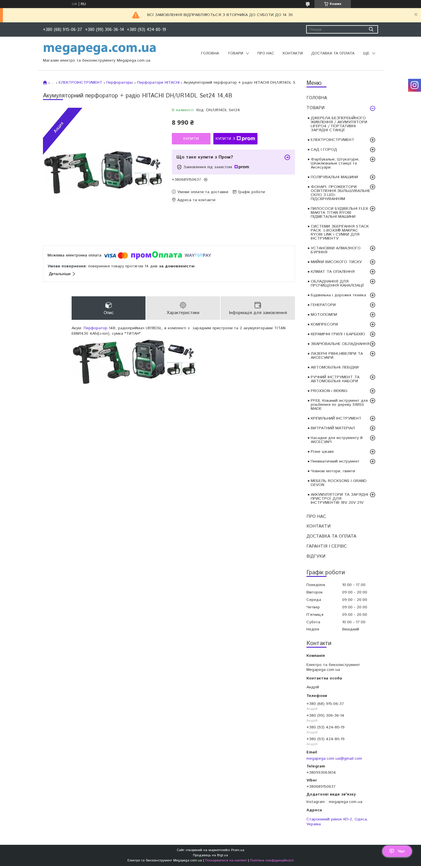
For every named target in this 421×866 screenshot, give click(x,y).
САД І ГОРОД (324, 149)
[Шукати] (371, 29)
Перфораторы (119, 83)
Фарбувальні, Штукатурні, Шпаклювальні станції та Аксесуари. (335, 163)
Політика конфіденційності (272, 860)
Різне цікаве (322, 451)
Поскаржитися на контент (226, 860)
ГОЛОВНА (210, 53)
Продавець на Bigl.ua (210, 855)
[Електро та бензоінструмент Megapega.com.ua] (100, 49)
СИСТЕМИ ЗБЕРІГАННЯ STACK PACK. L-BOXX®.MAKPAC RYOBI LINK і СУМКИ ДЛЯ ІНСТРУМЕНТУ (340, 232)
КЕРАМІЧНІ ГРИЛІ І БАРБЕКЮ (338, 334)
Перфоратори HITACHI (158, 83)
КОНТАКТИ (293, 53)
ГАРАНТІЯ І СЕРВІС (326, 546)
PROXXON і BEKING (329, 391)
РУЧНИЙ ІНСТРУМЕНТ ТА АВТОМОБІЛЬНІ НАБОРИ (335, 379)
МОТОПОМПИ (324, 315)
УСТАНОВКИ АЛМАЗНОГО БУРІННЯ (336, 250)
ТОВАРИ (235, 53)
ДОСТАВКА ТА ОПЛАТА (333, 53)
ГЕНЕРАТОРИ (323, 305)
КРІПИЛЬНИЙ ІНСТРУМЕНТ (336, 418)
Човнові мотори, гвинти (333, 471)
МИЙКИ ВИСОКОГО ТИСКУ (336, 262)
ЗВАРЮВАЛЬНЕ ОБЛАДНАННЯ (340, 344)
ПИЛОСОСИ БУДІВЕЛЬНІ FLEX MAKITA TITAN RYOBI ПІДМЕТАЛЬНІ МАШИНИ (339, 213)
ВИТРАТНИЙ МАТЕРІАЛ (333, 428)
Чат (401, 851)
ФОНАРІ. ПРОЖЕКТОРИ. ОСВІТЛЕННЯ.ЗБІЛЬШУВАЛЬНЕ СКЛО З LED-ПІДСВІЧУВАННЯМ (340, 193)
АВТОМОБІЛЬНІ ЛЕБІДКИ (335, 367)
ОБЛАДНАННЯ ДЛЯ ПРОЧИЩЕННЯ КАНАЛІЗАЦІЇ (337, 283)
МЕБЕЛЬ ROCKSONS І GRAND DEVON (339, 483)
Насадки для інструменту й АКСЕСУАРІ (337, 440)
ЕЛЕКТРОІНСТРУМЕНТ (332, 140)
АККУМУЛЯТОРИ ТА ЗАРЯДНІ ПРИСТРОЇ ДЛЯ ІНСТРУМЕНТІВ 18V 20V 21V (339, 499)
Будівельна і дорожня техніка (338, 295)
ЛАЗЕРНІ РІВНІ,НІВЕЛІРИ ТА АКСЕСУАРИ (337, 355)
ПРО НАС (265, 53)
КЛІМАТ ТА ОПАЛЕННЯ (333, 272)
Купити (191, 139)
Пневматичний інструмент (335, 461)
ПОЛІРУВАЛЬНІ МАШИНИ (334, 177)
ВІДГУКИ (315, 556)
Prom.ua (237, 850)
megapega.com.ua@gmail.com (334, 758)
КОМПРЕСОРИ (324, 324)
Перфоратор (95, 328)
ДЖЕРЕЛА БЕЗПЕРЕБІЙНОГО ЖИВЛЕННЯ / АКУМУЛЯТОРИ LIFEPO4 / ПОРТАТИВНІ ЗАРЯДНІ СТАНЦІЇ (339, 124)
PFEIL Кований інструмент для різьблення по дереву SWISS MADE (339, 405)
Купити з (225, 139)
